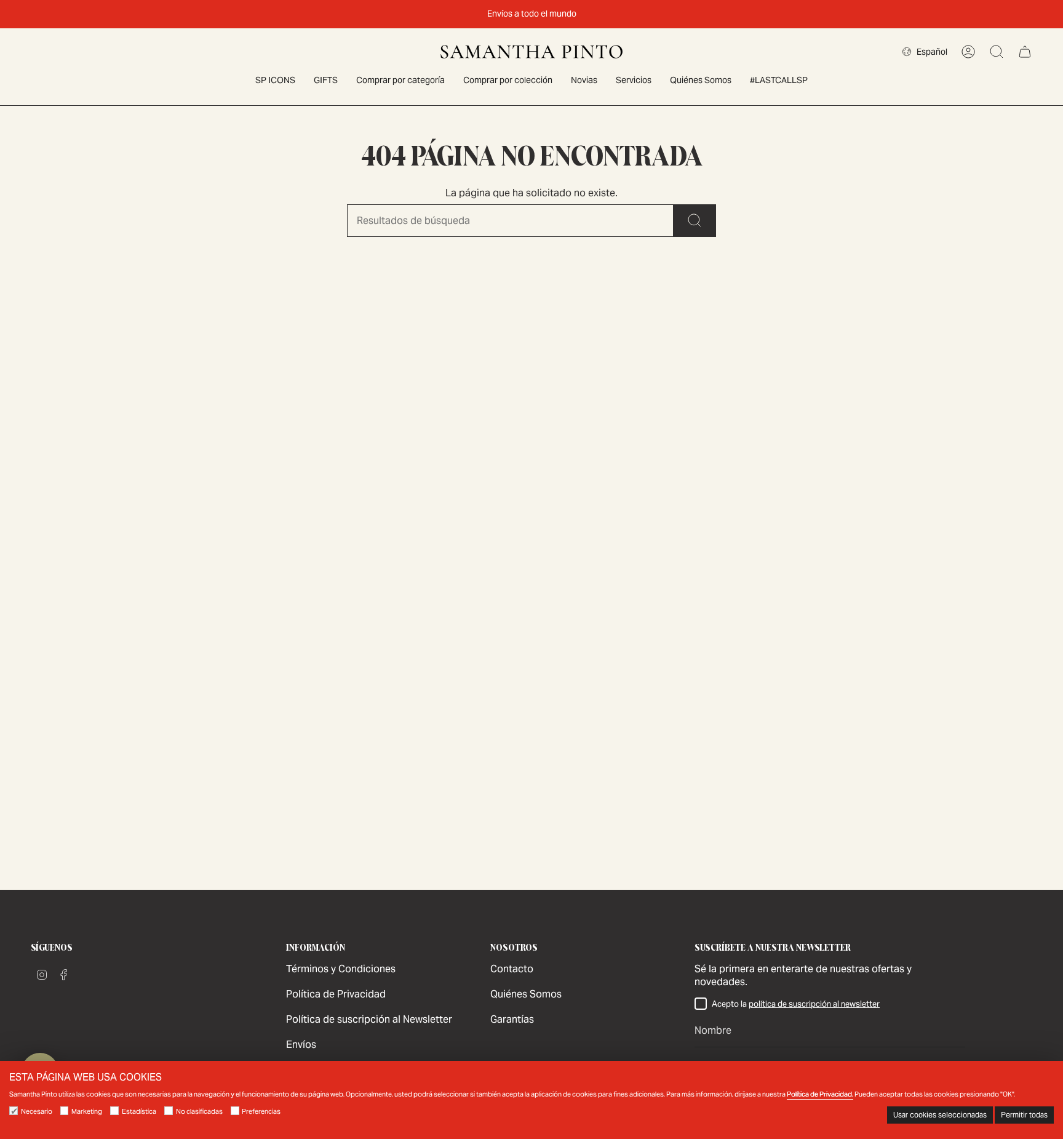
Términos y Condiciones (341, 968)
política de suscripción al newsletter (814, 1004)
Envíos (301, 1044)
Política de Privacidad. (820, 1094)
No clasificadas (199, 1111)
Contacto (511, 968)
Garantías (512, 1019)
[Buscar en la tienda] (695, 220)
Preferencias (261, 1111)
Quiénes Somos (526, 994)
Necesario (36, 1111)
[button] (400, 81)
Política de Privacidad (336, 994)
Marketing (86, 1111)
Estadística (139, 1111)
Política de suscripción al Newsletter (369, 1019)
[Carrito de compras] (1025, 51)
